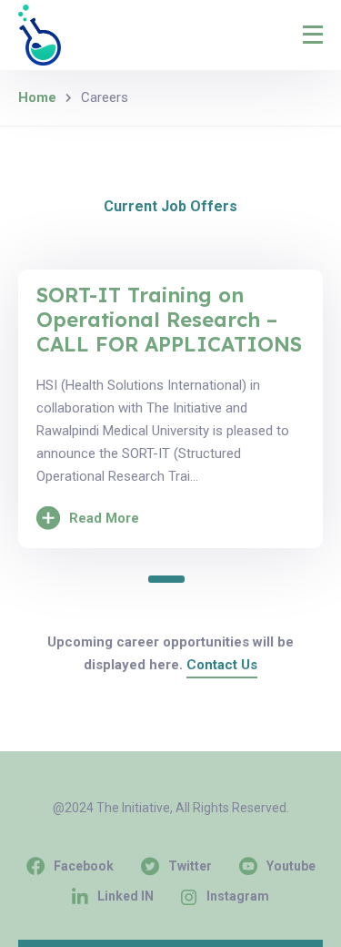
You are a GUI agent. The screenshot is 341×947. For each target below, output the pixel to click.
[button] (166, 579)
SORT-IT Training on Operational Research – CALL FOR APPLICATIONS (169, 319)
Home (37, 97)
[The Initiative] (39, 35)
